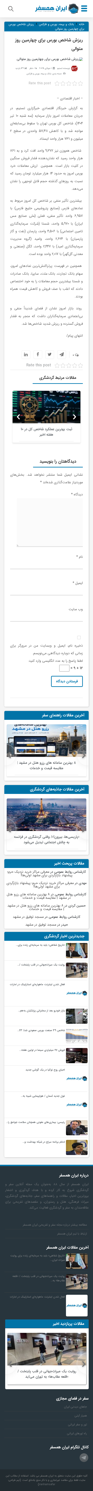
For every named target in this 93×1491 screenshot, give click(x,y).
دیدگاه (77, 494)
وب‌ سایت (76, 609)
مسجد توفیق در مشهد (28, 917)
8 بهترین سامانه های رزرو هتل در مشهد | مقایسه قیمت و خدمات (39, 896)
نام (79, 557)
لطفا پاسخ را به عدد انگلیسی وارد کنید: (55, 661)
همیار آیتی (80, 1415)
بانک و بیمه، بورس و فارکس (38, 73)
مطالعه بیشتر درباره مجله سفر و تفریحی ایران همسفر (55, 1224)
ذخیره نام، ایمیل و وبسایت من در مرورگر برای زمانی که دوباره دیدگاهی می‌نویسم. (46, 649)
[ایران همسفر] (57, 8)
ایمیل (78, 583)
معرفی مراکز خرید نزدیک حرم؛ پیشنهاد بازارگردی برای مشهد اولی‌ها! (39, 873)
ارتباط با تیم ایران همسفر (72, 1233)
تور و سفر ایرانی (77, 1424)
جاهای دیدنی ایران (75, 1406)
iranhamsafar (47, 1484)
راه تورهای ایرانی (77, 1433)
